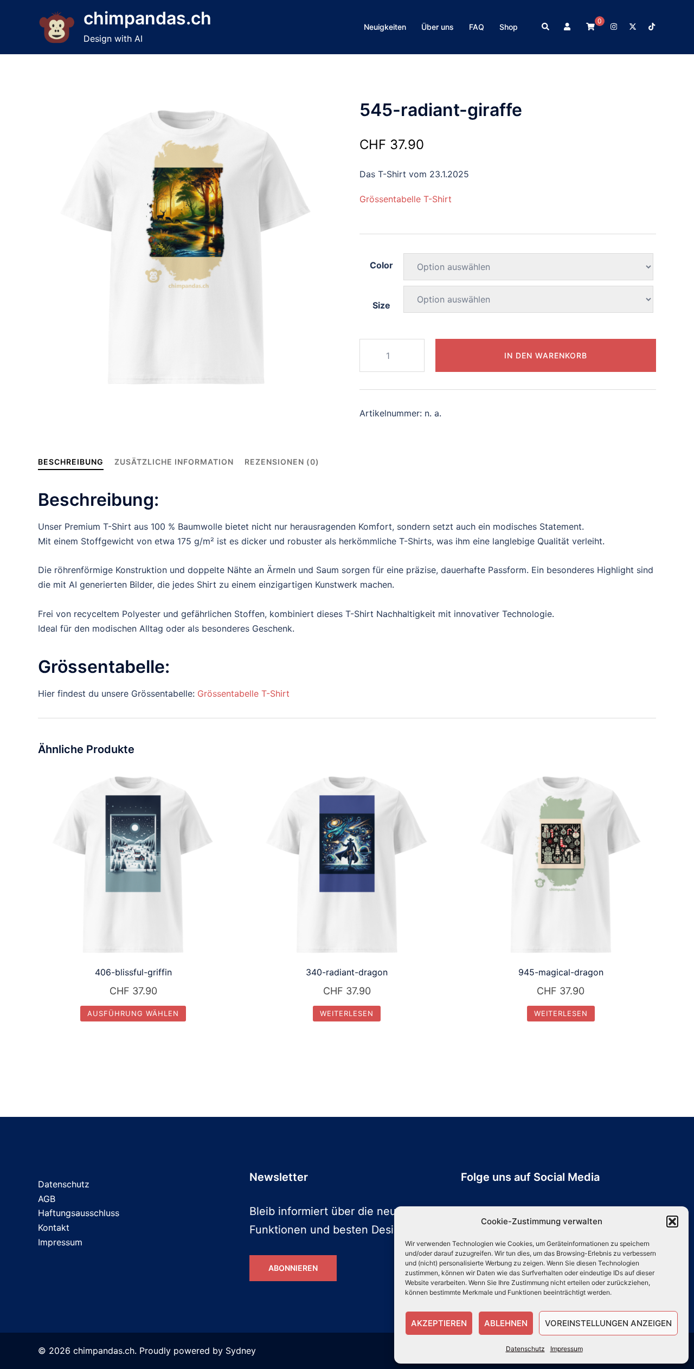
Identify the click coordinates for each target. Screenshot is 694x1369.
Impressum (566, 1349)
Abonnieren (293, 1267)
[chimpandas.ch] (56, 27)
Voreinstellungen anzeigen (608, 1323)
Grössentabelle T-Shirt (405, 199)
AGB (46, 1198)
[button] (672, 1221)
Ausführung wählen (133, 1013)
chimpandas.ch (147, 18)
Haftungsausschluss (78, 1212)
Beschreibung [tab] (71, 461)
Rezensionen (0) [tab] (282, 461)
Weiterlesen (347, 1013)
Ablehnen (506, 1323)
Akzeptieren (439, 1323)
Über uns (437, 26)
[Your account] (568, 27)
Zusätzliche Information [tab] (174, 461)
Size (381, 305)
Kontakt (53, 1227)
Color (381, 265)
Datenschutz (525, 1349)
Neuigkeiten (385, 26)
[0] (590, 26)
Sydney (241, 1350)
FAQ (476, 26)
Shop (508, 26)
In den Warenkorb (545, 355)
